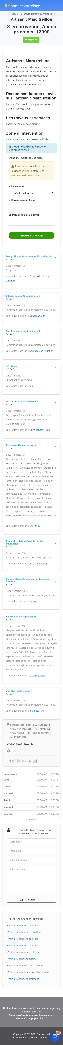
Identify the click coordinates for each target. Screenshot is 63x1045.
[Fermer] (57, 1007)
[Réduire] (50, 1007)
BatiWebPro (37, 1041)
